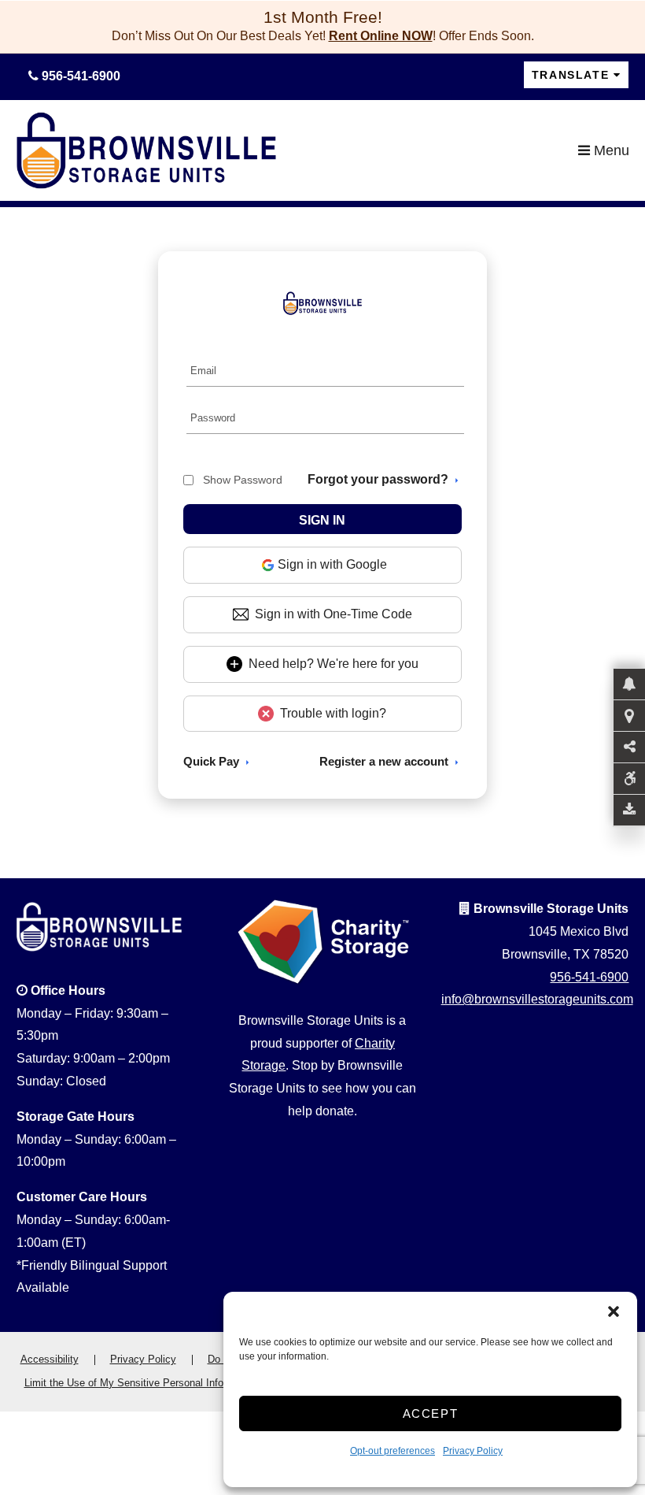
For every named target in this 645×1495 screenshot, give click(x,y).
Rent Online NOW (381, 36)
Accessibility (49, 1359)
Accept (431, 1413)
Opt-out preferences (392, 1450)
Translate (570, 75)
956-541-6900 (589, 977)
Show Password (242, 479)
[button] (613, 1311)
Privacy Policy (473, 1450)
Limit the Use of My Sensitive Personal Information (140, 1383)
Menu (609, 150)
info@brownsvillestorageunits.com (537, 999)
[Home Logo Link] (297, 150)
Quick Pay (211, 761)
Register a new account (383, 761)
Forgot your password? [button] (378, 479)
